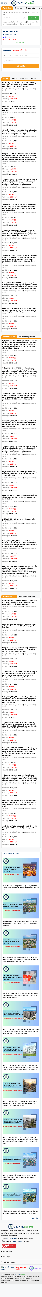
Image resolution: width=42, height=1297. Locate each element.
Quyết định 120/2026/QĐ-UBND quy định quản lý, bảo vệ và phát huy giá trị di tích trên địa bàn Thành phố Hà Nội (19, 473)
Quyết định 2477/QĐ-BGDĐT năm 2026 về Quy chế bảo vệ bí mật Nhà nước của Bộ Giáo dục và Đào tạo (19, 827)
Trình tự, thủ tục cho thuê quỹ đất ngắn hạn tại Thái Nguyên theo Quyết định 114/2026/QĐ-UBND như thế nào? (20, 923)
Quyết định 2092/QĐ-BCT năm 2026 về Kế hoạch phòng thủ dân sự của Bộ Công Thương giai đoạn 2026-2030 (19, 108)
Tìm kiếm (34, 18)
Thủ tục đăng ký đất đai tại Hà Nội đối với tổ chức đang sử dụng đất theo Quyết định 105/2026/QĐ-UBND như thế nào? (20, 1177)
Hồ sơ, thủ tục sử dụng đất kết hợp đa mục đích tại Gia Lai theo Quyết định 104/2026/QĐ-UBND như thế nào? (21, 888)
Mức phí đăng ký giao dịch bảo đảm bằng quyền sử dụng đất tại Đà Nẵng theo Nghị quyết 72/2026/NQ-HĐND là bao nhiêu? (20, 995)
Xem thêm (35, 1218)
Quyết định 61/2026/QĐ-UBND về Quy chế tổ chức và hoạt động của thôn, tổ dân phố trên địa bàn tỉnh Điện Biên (19, 497)
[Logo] (10, 1227)
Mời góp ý (21, 42)
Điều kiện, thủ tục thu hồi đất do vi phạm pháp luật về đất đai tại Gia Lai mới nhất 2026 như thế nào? (20, 1212)
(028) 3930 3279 (18, 1241)
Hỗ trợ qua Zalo (10, 34)
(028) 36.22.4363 (11, 1238)
